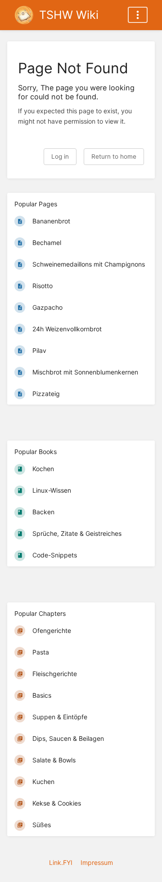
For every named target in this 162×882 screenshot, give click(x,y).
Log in (60, 156)
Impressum (97, 862)
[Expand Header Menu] (138, 15)
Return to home (113, 156)
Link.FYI (60, 862)
